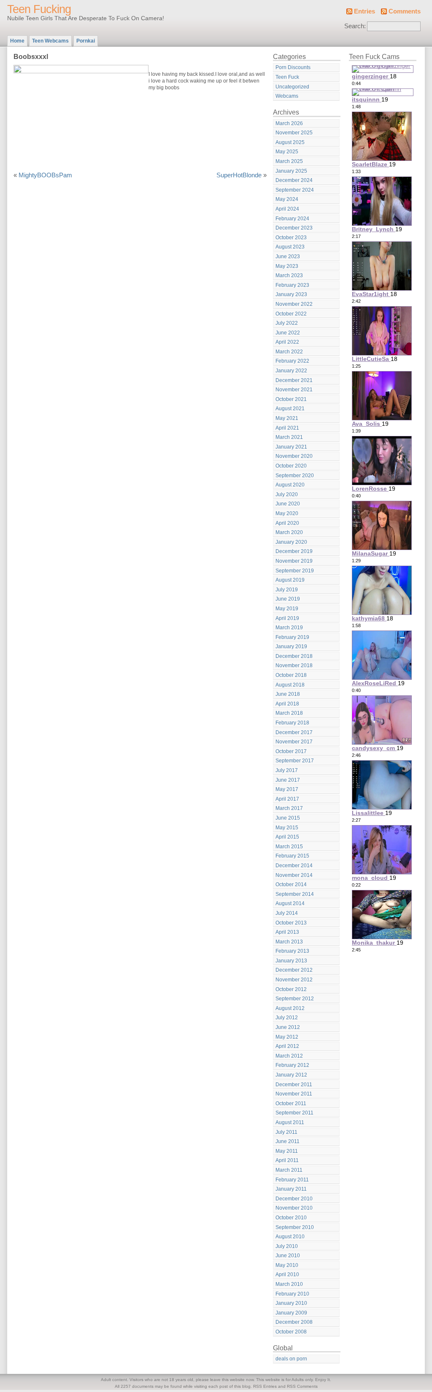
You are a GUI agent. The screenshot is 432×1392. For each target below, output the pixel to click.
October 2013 (291, 923)
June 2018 (287, 694)
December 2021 (294, 380)
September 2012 (294, 999)
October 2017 (291, 751)
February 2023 (292, 285)
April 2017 (287, 799)
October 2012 (291, 989)
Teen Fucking (39, 9)
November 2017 (294, 742)
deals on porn (291, 1359)
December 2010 (294, 1199)
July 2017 (286, 770)
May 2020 (286, 513)
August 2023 (290, 247)
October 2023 (291, 237)
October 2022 (291, 314)
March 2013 (289, 942)
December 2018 (294, 656)
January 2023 (291, 294)
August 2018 (290, 685)
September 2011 (294, 1113)
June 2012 (287, 1027)
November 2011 (293, 1094)
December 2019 (294, 551)
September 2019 (294, 571)
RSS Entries (265, 1386)
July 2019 (286, 590)
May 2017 (286, 789)
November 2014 (294, 875)
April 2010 (287, 1274)
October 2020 (291, 466)
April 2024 (287, 209)
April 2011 (287, 1160)
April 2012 (287, 1046)
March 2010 (289, 1284)
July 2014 (286, 913)
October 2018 (291, 675)
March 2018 (289, 713)
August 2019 (290, 580)
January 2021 (291, 447)
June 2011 (287, 1141)
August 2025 (290, 142)
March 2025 (289, 161)
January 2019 (291, 646)
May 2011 (286, 1151)
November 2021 (294, 390)
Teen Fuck (287, 77)
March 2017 (289, 808)
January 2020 (291, 542)
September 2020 (294, 475)
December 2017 (294, 732)
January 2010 (291, 1303)
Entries (364, 11)
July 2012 (286, 1018)
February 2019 (292, 637)
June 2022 (287, 333)
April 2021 (287, 428)
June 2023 (287, 256)
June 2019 (287, 599)
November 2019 (294, 561)
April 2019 (287, 618)
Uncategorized (292, 87)
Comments (405, 11)
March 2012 (289, 1056)
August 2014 (290, 903)
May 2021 (286, 418)
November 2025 (294, 133)
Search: (355, 26)
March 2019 (289, 628)
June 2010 (287, 1255)
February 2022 (292, 361)
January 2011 (291, 1189)
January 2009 (291, 1313)
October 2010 (291, 1218)
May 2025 (286, 152)
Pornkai (85, 41)
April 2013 (287, 932)
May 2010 (286, 1265)
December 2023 (294, 228)
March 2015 (289, 847)
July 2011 (286, 1132)
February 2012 (292, 1065)
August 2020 (290, 485)
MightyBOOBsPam (45, 175)
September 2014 (294, 894)
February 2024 (292, 219)
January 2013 (291, 961)
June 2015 (287, 818)
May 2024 (286, 199)
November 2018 (294, 665)
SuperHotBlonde (239, 175)
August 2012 (290, 1008)
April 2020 (287, 523)
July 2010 (286, 1246)
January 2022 (291, 371)
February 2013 (292, 951)
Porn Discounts (292, 67)
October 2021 (291, 399)
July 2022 (286, 323)
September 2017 (294, 761)
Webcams (286, 96)
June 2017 (287, 780)
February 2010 (292, 1294)
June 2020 (287, 504)
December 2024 (294, 180)
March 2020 (289, 532)
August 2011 (289, 1122)
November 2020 (294, 456)
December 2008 (294, 1322)
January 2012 (291, 1075)
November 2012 (294, 980)
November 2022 (294, 304)
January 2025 (291, 171)
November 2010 (294, 1208)
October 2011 (290, 1103)
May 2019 (286, 609)
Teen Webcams (50, 41)
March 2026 (289, 123)
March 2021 (289, 437)
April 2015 (287, 837)
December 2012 (294, 970)
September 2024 (294, 190)
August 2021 (290, 408)
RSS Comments (302, 1386)
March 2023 (289, 275)
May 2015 (286, 828)
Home (17, 41)
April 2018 (287, 704)
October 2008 (291, 1332)
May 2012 (286, 1037)
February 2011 (292, 1180)
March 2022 (289, 352)
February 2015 (292, 856)
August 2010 (290, 1237)
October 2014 (291, 884)
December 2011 (293, 1084)
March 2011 (288, 1170)
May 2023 (286, 266)
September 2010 (294, 1227)
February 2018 (292, 723)
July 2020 (286, 494)
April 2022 (287, 342)
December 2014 (294, 865)
